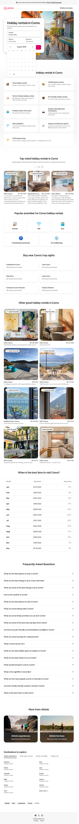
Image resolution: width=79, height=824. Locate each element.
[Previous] (35, 167)
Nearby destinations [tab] (10, 756)
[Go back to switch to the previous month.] (10, 46)
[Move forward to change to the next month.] (32, 46)
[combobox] (24, 35)
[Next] (42, 167)
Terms (42, 821)
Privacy (36, 821)
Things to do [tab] (55, 756)
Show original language (54, 2)
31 (14, 74)
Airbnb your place (66, 8)
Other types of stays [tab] (26, 756)
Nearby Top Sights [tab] (42, 756)
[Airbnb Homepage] (9, 8)
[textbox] (16, 41)
